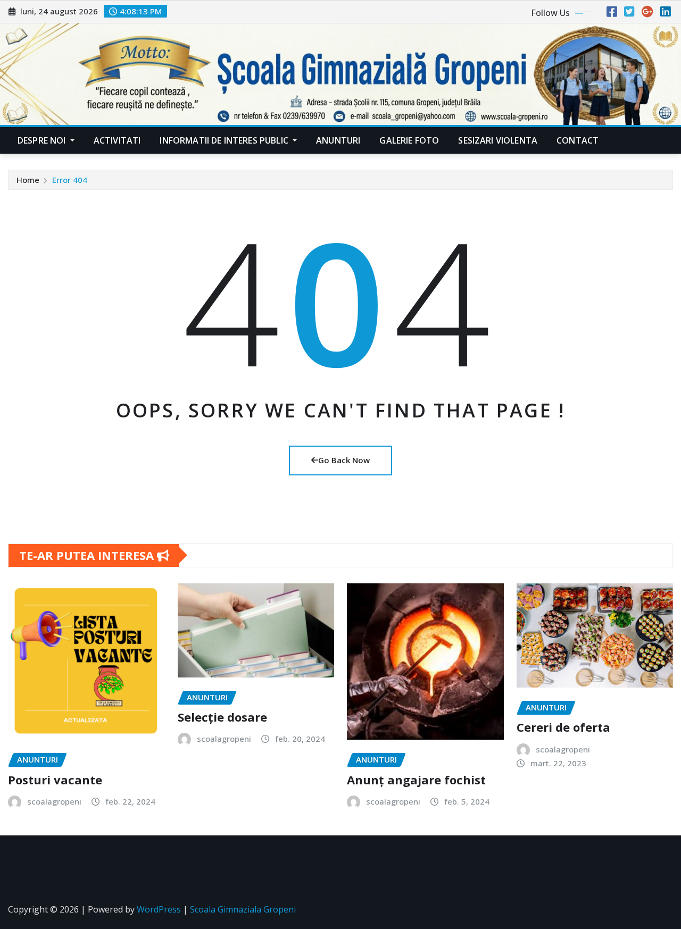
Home (27, 179)
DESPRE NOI (43, 140)
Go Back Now (344, 460)
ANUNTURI (338, 140)
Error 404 (69, 179)
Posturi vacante (55, 780)
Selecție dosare (222, 717)
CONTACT (578, 140)
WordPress (159, 909)
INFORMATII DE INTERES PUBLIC (225, 140)
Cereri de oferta (563, 727)
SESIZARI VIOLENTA (497, 140)
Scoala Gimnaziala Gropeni (243, 909)
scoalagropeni (54, 801)
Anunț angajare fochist (416, 780)
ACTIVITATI (117, 140)
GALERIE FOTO (409, 140)
